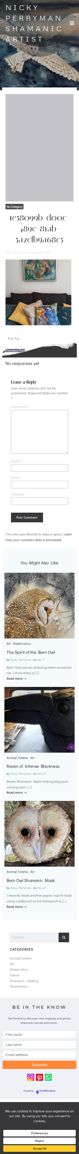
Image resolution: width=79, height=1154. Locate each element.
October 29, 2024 (39, 252)
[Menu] (72, 23)
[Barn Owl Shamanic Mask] (39, 833)
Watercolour (22, 643)
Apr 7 (41, 660)
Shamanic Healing (24, 980)
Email (16, 477)
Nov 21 (42, 774)
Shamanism (18, 986)
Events (14, 975)
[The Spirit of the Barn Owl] (39, 605)
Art (9, 643)
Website (18, 494)
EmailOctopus (47, 1091)
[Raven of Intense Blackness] (39, 719)
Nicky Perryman (15, 252)
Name (17, 461)
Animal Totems (17, 757)
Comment (20, 406)
